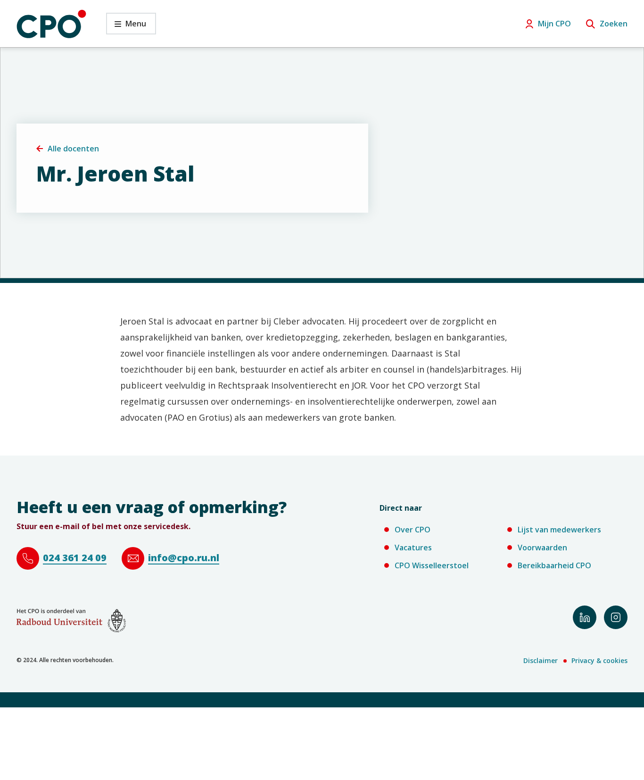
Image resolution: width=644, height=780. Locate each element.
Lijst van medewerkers (559, 529)
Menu (126, 26)
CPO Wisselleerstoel (432, 565)
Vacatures (413, 547)
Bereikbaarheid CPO (554, 565)
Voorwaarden (542, 547)
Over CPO (412, 529)
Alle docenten (73, 148)
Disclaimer (540, 660)
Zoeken (613, 23)
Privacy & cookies (599, 660)
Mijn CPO (554, 23)
